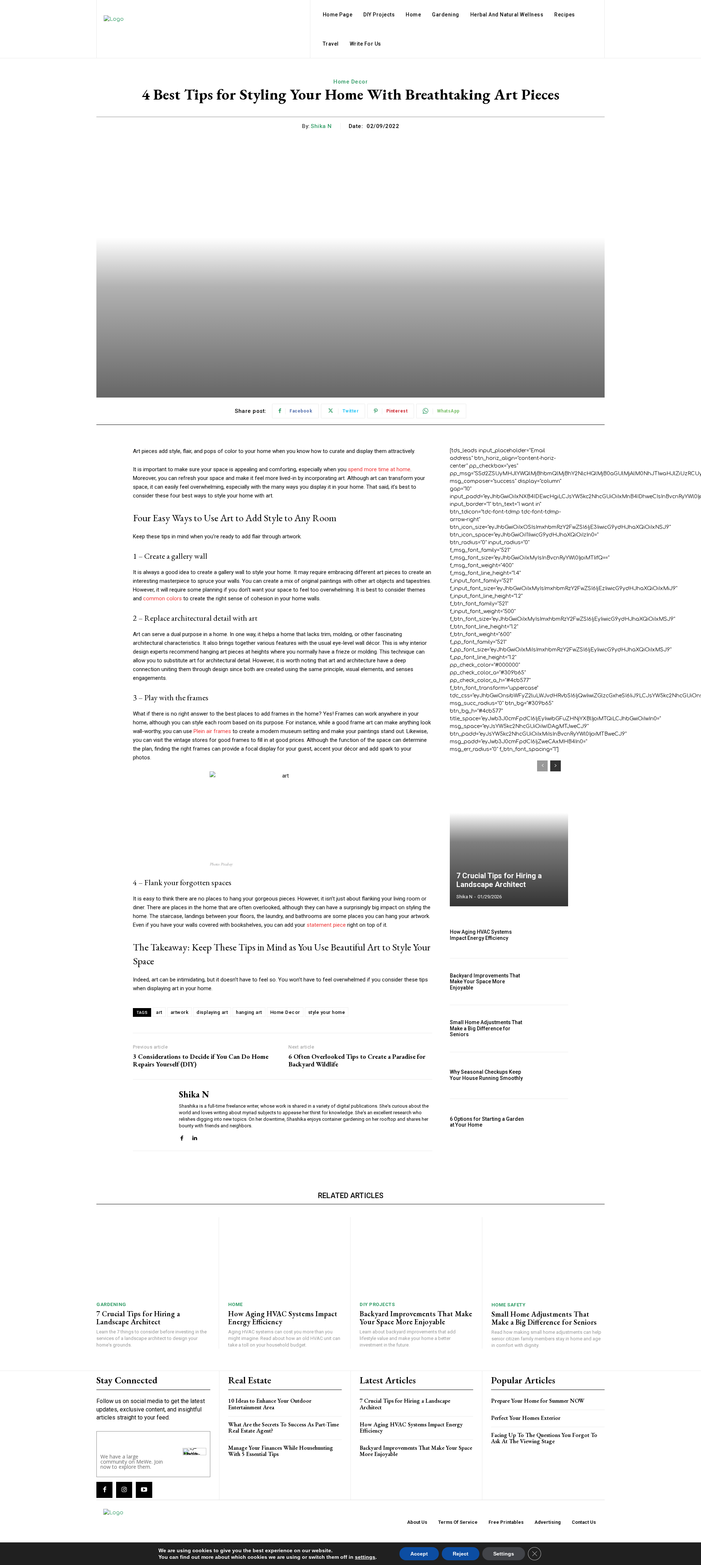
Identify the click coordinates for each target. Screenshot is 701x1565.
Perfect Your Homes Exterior (525, 1418)
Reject (460, 1554)
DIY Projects (377, 1304)
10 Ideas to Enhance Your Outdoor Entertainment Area (269, 1404)
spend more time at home (379, 469)
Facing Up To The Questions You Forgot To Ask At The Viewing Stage (544, 1438)
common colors (162, 598)
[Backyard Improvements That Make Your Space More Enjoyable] (550, 981)
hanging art (249, 1012)
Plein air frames (212, 731)
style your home (326, 1012)
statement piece (326, 925)
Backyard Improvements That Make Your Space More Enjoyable (485, 982)
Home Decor (350, 81)
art (159, 1012)
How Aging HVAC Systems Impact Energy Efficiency (481, 935)
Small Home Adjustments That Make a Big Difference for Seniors (486, 1028)
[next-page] (555, 765)
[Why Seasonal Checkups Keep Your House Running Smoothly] (550, 1075)
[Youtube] (144, 1490)
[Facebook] (181, 1137)
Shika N (321, 126)
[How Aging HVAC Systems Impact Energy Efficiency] (550, 935)
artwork (180, 1012)
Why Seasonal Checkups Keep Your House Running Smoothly (486, 1075)
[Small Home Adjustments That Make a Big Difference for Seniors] (550, 1028)
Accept (419, 1554)
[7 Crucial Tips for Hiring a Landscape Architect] (509, 829)
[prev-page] (542, 765)
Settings (503, 1554)
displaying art (212, 1012)
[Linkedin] (194, 1137)
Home (235, 1304)
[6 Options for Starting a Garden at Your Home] (550, 1122)
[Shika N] (150, 1115)
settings (365, 1557)
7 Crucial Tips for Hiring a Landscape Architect (499, 880)
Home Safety (508, 1304)
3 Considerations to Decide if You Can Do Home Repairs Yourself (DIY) (200, 1060)
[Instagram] (124, 1490)
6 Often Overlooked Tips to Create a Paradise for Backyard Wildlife (356, 1060)
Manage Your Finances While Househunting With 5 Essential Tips (280, 1451)
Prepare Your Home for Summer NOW (538, 1401)
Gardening (111, 1304)
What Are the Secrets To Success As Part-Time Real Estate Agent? (283, 1428)
